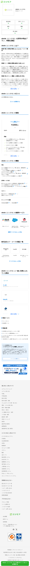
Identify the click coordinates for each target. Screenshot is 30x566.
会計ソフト (4, 454)
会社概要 (5, 516)
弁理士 (3, 443)
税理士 (3, 421)
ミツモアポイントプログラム (15, 557)
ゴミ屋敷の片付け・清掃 (7, 412)
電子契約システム (6, 464)
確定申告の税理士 (6, 423)
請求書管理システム (6, 471)
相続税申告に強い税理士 (7, 428)
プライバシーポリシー (17, 549)
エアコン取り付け (6, 391)
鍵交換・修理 (5, 416)
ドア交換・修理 (5, 414)
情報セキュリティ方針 (10, 555)
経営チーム (5, 519)
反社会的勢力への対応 (21, 552)
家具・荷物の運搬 (6, 407)
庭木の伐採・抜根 (6, 400)
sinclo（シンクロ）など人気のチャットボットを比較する (15, 563)
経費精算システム (6, 461)
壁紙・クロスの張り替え (7, 405)
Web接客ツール (5, 323)
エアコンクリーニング (7, 389)
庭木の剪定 (4, 398)
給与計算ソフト (5, 459)
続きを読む (14, 88)
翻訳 (3, 452)
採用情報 (5, 521)
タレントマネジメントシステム (9, 475)
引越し (3, 393)
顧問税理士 (4, 426)
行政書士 (4, 438)
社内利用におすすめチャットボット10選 (10, 331)
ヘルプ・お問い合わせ (7, 488)
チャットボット (5, 321)
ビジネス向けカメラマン (7, 436)
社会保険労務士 (5, 440)
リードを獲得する (6, 504)
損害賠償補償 (5, 495)
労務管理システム (6, 468)
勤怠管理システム (6, 457)
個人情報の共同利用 (20, 555)
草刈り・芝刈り (5, 409)
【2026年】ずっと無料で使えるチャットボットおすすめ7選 (15, 339)
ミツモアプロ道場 (6, 506)
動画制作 (4, 445)
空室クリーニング (6, 419)
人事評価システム (6, 466)
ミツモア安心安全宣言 (7, 492)
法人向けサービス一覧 (7, 485)
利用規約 (9, 549)
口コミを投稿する (15, 101)
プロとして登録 (5, 502)
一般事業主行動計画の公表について (15, 560)
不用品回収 (4, 396)
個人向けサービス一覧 (7, 483)
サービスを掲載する (15, 358)
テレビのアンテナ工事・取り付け (9, 403)
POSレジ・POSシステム (7, 473)
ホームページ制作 (6, 447)
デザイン (4, 450)
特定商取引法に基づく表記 (9, 552)
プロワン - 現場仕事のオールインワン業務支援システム (10, 525)
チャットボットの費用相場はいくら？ (10, 333)
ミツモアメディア (6, 490)
